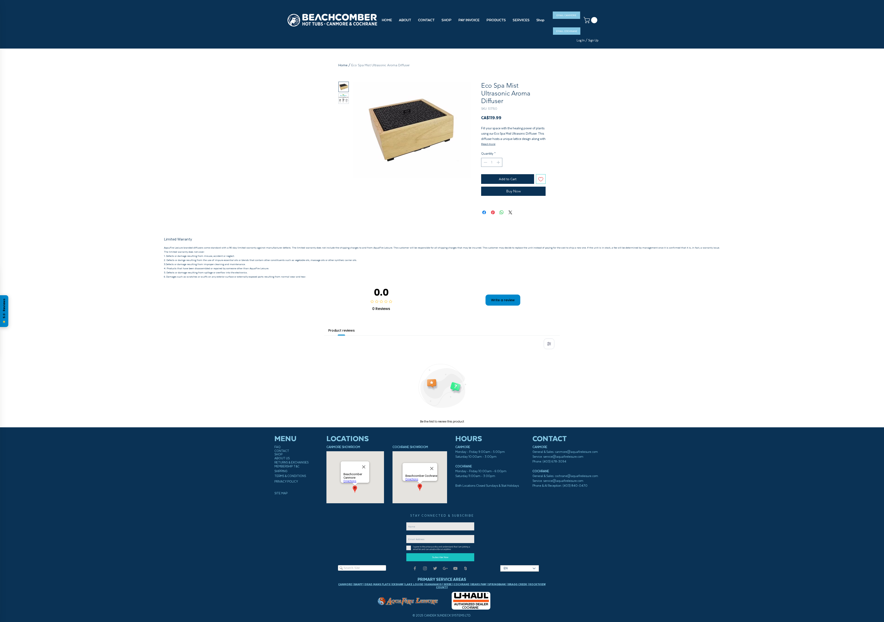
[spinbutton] (492, 162)
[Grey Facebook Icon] (414, 568)
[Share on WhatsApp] (501, 212)
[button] (446, 20)
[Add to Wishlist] (541, 179)
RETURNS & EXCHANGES (291, 462)
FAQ (277, 447)
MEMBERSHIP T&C (287, 466)
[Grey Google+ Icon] (445, 568)
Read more (488, 144)
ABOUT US (282, 458)
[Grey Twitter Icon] (435, 568)
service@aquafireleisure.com (563, 456)
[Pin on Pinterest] (493, 212)
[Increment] (499, 162)
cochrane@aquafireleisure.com (576, 476)
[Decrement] (485, 162)
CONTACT (281, 451)
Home (342, 65)
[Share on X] (510, 212)
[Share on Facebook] (484, 212)
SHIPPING (280, 471)
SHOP (278, 454)
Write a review (503, 300)
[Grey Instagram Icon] (424, 568)
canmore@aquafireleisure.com (576, 452)
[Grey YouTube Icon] (455, 568)
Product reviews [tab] (341, 330)
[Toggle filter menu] (549, 343)
